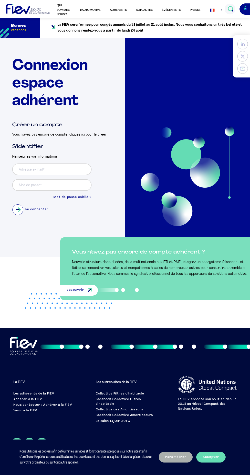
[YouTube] (242, 68)
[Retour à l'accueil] (28, 9)
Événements (171, 10)
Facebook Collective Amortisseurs (124, 415)
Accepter (211, 457)
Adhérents (118, 10)
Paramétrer (175, 457)
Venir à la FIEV (25, 410)
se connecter (37, 209)
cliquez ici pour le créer (87, 135)
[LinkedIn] (242, 44)
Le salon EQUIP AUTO (113, 421)
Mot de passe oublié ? (72, 197)
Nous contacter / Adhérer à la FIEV (42, 405)
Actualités (144, 10)
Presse (195, 10)
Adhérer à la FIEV (27, 399)
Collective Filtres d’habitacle (120, 393)
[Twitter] (242, 56)
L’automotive (90, 10)
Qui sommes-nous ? (64, 10)
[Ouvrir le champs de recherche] (230, 9)
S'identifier (27, 146)
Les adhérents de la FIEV (33, 393)
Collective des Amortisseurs (119, 409)
